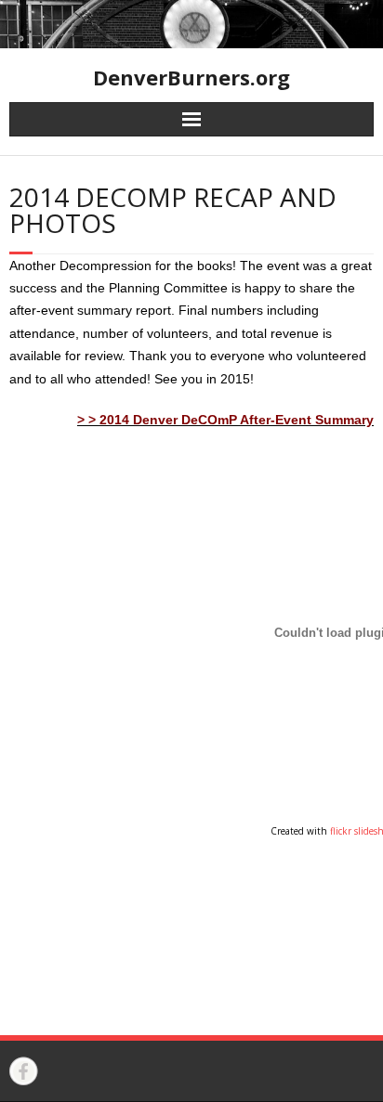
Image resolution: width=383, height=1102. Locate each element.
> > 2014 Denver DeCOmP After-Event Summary (225, 419)
